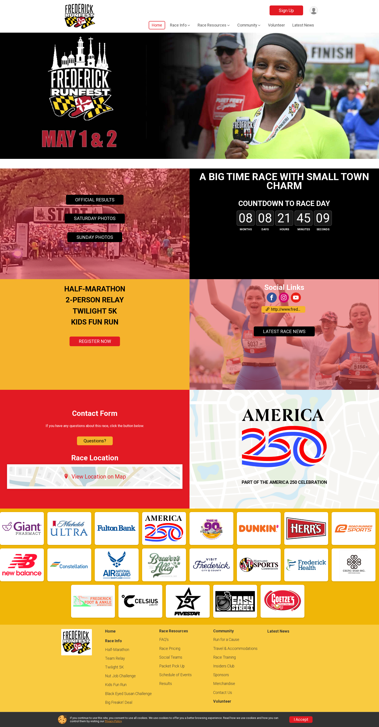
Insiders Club (223, 666)
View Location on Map (99, 476)
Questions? (95, 440)
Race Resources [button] (212, 25)
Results (165, 683)
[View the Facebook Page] (272, 298)
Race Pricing (169, 648)
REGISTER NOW (95, 341)
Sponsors (221, 675)
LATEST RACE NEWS (284, 331)
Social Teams (170, 657)
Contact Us (222, 692)
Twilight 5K (114, 667)
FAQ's (164, 639)
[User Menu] (314, 10)
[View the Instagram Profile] (284, 298)
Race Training (224, 657)
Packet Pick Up (172, 666)
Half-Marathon (117, 649)
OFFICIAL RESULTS (94, 199)
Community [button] (247, 25)
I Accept (301, 719)
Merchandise (224, 683)
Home (157, 25)
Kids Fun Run (116, 685)
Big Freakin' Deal (118, 702)
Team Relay (115, 658)
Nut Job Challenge (120, 676)
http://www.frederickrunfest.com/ (288, 309)
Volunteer (276, 25)
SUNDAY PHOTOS (95, 237)
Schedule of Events (175, 675)
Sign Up (286, 10)
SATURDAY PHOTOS (95, 218)
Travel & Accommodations (235, 648)
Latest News (303, 25)
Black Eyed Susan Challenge (128, 694)
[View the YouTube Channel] (296, 298)
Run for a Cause (226, 639)
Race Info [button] (178, 25)
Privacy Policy (113, 721)
